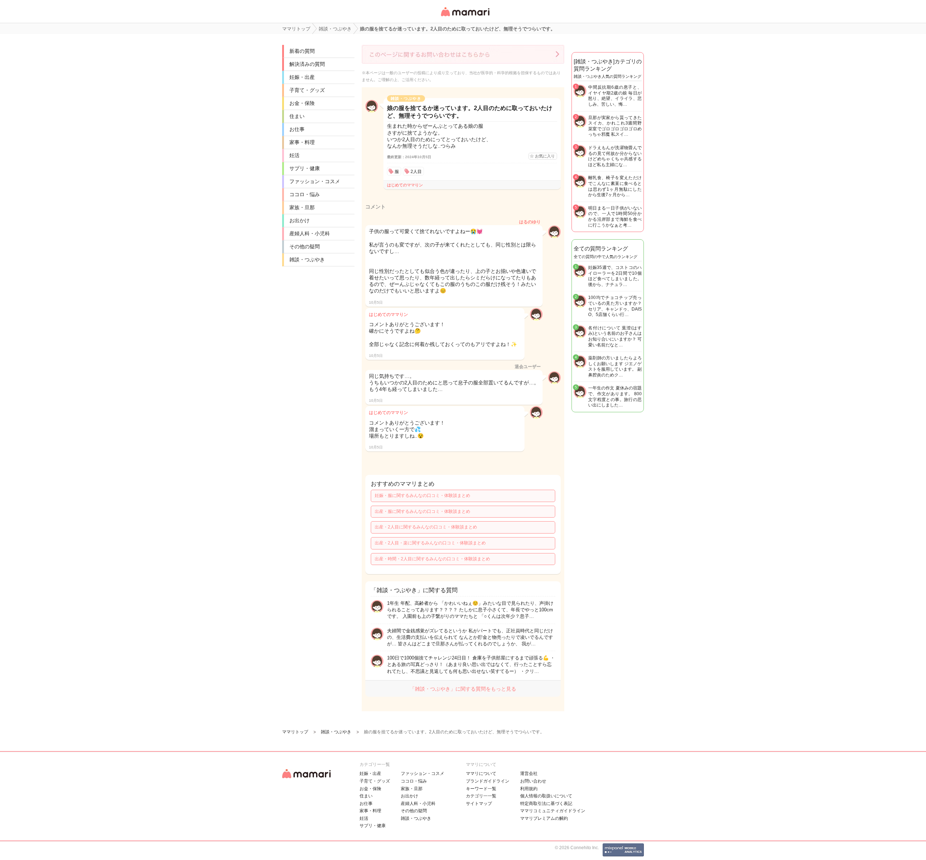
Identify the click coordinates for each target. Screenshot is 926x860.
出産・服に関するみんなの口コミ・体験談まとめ (422, 511)
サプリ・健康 (304, 168)
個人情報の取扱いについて (546, 795)
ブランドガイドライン (487, 781)
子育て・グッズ (307, 90)
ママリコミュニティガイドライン (552, 810)
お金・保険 (302, 103)
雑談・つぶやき (307, 259)
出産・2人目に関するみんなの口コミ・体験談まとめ (426, 527)
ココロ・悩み (304, 194)
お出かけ (299, 220)
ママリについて (481, 773)
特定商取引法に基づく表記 (546, 803)
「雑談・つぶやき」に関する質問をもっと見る (463, 689)
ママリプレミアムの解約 (544, 818)
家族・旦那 (302, 207)
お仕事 (297, 129)
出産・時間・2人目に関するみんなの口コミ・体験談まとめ (432, 558)
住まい (297, 116)
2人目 (416, 171)
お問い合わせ (533, 781)
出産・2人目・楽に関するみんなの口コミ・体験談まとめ (430, 542)
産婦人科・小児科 (309, 233)
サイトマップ (479, 803)
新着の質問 (302, 51)
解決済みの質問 (307, 64)
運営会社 (529, 773)
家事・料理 (302, 142)
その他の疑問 (304, 246)
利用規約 (529, 788)
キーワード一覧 (481, 788)
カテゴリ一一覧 (481, 795)
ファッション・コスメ (314, 181)
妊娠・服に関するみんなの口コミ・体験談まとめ (422, 495)
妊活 (294, 155)
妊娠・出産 (302, 77)
